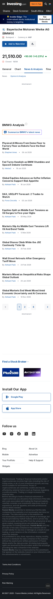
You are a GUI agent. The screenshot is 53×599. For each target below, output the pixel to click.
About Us (33, 448)
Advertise (33, 454)
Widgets (6, 466)
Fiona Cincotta (11, 200)
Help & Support (36, 460)
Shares (6, 11)
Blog (4, 448)
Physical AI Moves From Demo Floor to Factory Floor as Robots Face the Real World (23, 146)
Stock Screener (20, 11)
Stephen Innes (11, 152)
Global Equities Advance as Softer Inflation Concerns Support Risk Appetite (26, 179)
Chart (18, 69)
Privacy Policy (8, 574)
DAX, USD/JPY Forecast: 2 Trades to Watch (22, 195)
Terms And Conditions (11, 564)
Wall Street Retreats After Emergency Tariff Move (23, 260)
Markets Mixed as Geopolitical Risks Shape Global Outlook (26, 276)
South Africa (37, 11)
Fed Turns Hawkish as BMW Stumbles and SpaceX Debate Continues (26, 163)
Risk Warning (7, 583)
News (4, 76)
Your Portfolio (8, 460)
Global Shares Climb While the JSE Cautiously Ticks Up (21, 244)
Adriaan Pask (10, 184)
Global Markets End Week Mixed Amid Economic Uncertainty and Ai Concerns (24, 292)
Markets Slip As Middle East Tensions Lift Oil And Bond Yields (25, 227)
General (6, 69)
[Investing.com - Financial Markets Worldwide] (16, 4)
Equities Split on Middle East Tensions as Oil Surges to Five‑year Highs (25, 211)
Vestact (8, 168)
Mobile (5, 454)
